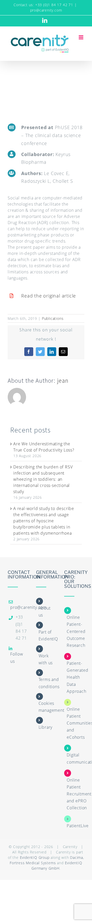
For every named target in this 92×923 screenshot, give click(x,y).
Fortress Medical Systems (33, 862)
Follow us (16, 657)
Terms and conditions (49, 683)
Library (46, 727)
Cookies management (51, 706)
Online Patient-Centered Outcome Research (76, 631)
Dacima (76, 857)
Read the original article (48, 296)
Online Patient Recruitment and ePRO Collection (79, 794)
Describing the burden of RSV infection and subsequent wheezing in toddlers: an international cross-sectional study (43, 479)
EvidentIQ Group (35, 857)
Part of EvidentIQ (48, 635)
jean (62, 380)
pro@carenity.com (46, 10)
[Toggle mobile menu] (81, 37)
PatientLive (78, 826)
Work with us (46, 659)
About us (45, 611)
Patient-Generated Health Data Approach (77, 677)
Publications (53, 318)
